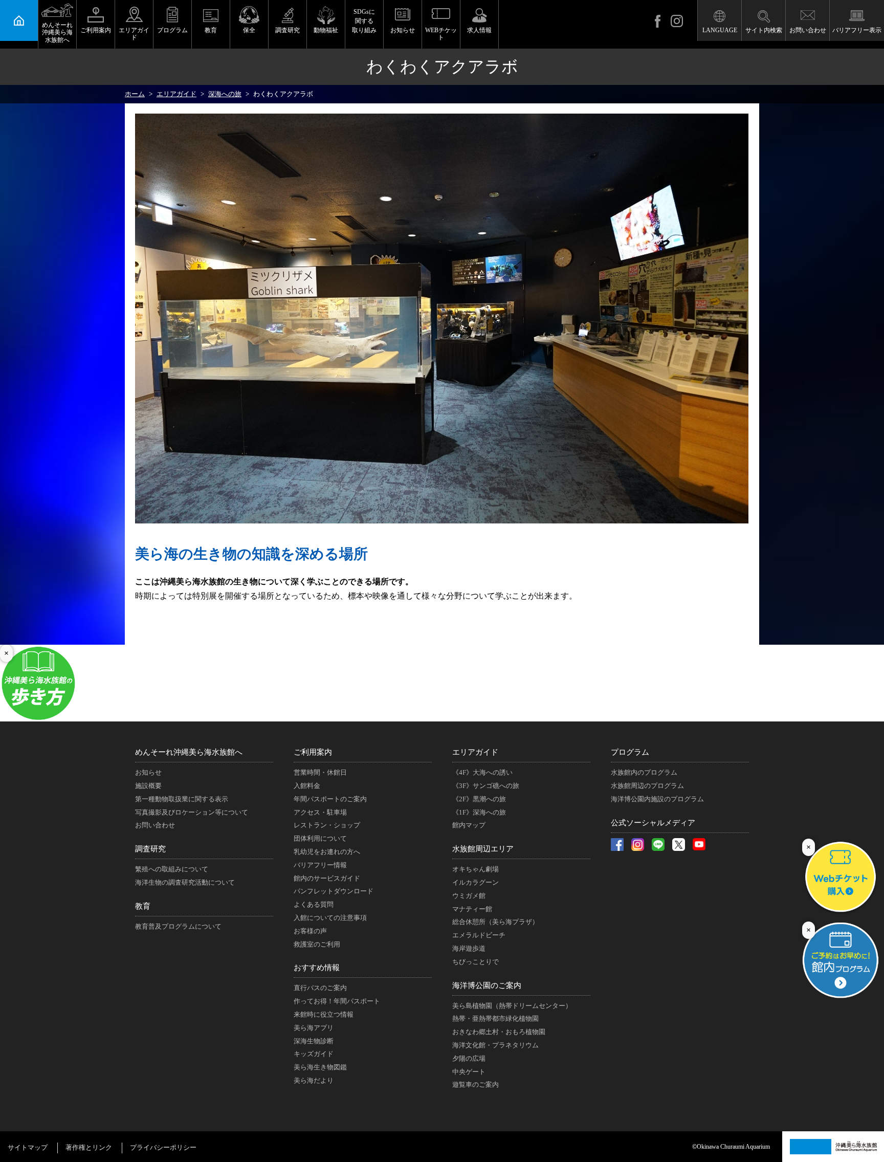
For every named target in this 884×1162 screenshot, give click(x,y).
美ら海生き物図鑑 (320, 1067)
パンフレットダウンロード (333, 891)
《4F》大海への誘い (482, 772)
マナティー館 (472, 909)
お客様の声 (310, 931)
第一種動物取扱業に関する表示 (181, 799)
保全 (249, 30)
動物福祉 (326, 30)
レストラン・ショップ (327, 825)
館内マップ (468, 825)
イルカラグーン (475, 882)
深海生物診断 (314, 1041)
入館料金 (307, 786)
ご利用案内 (95, 30)
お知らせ (402, 30)
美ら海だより (314, 1080)
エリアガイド (134, 34)
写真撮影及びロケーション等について (191, 812)
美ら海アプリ (314, 1028)
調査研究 (287, 30)
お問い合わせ (807, 30)
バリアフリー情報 (320, 865)
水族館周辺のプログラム (647, 786)
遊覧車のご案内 (475, 1084)
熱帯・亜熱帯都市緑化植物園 (495, 1018)
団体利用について (320, 838)
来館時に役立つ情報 (323, 1014)
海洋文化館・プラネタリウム (495, 1045)
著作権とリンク (88, 1147)
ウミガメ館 (468, 896)
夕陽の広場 (468, 1058)
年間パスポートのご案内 (330, 799)
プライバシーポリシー (163, 1147)
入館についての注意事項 (330, 918)
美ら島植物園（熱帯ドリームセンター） (512, 1006)
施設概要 (148, 786)
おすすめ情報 (317, 967)
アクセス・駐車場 (320, 812)
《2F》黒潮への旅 (479, 799)
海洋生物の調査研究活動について (185, 882)
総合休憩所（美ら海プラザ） (495, 922)
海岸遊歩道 (468, 948)
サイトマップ (28, 1147)
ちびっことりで (475, 962)
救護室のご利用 (317, 944)
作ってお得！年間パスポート (337, 1001)
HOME (19, 20)
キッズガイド (314, 1054)
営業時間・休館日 (320, 772)
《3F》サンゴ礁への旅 (485, 786)
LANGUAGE (719, 30)
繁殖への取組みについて (171, 869)
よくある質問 (314, 904)
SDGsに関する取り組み (364, 21)
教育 (211, 30)
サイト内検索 (763, 30)
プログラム (172, 30)
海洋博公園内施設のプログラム (657, 799)
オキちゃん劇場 (475, 869)
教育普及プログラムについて (178, 926)
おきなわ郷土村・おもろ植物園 (498, 1032)
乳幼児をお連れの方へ (327, 852)
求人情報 (479, 30)
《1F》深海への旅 (479, 812)
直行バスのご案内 (320, 988)
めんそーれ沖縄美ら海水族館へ (57, 32)
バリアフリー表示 (856, 30)
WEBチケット (441, 34)
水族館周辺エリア (483, 849)
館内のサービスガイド (327, 878)
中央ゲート (468, 1072)
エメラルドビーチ (478, 935)
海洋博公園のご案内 (486, 985)
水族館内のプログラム (644, 772)
